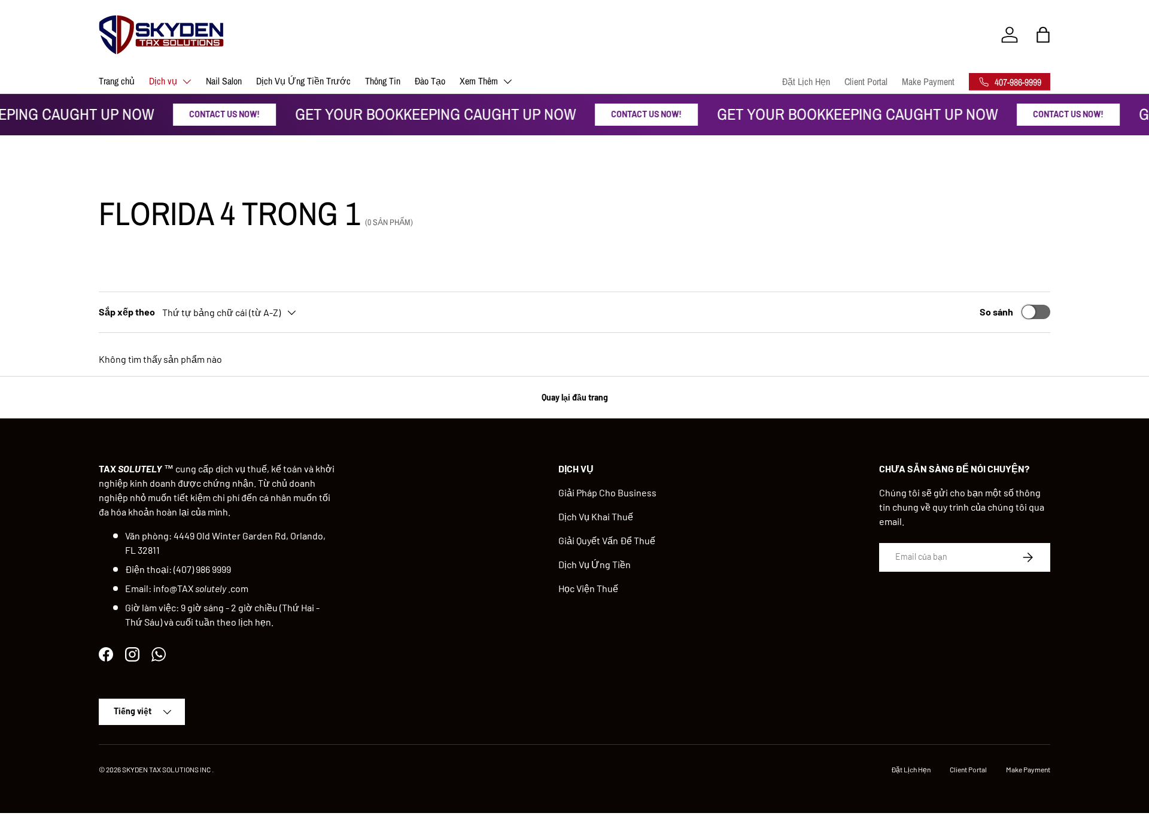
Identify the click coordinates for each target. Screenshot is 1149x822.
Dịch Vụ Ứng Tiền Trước (303, 80)
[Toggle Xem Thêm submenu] (507, 81)
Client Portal (865, 81)
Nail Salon (224, 80)
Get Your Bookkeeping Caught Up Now (430, 114)
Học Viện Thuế (588, 588)
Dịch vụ (163, 80)
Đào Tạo (430, 80)
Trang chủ (117, 80)
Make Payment (928, 81)
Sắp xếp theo (127, 311)
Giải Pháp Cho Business (607, 492)
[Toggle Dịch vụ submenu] (187, 81)
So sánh (996, 311)
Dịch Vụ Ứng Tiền (594, 564)
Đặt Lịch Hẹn (806, 81)
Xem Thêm (479, 80)
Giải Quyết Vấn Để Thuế (606, 540)
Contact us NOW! (219, 114)
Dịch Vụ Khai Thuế (595, 516)
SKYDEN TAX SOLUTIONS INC (166, 769)
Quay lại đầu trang (575, 397)
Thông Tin (382, 80)
